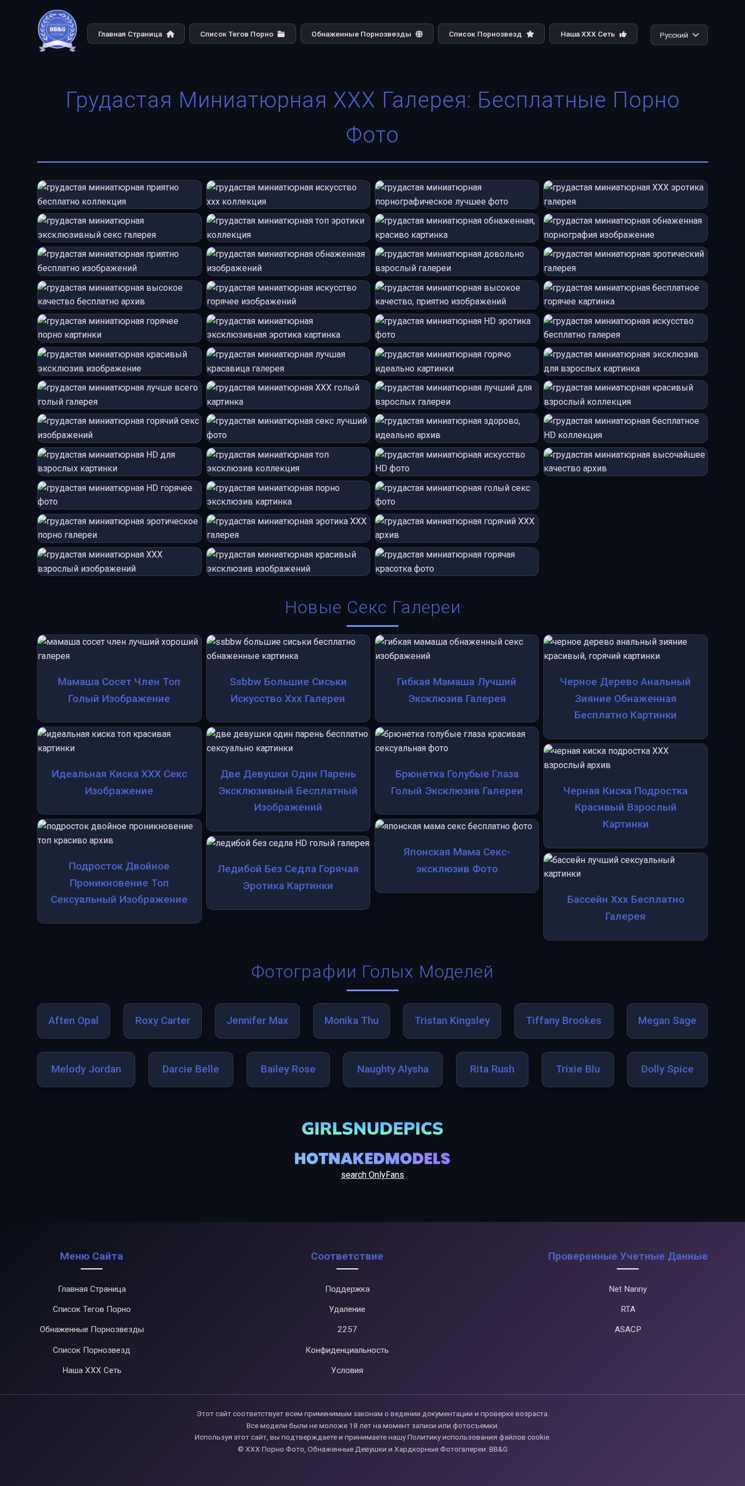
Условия (347, 1370)
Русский (674, 35)
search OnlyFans (372, 1175)
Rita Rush (492, 1069)
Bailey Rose (288, 1069)
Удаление (347, 1309)
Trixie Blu (578, 1069)
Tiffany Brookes (564, 1020)
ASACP (628, 1329)
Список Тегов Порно (237, 33)
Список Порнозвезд (486, 33)
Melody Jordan (86, 1069)
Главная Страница (131, 33)
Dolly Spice (667, 1069)
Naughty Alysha (393, 1069)
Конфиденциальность (347, 1350)
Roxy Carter (162, 1020)
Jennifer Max (257, 1020)
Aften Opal (74, 1020)
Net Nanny (628, 1289)
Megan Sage (667, 1020)
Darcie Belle (191, 1069)
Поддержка (347, 1289)
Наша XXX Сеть (589, 33)
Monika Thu (351, 1020)
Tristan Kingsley (452, 1020)
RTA (628, 1309)
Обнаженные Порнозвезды (362, 33)
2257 (347, 1329)
